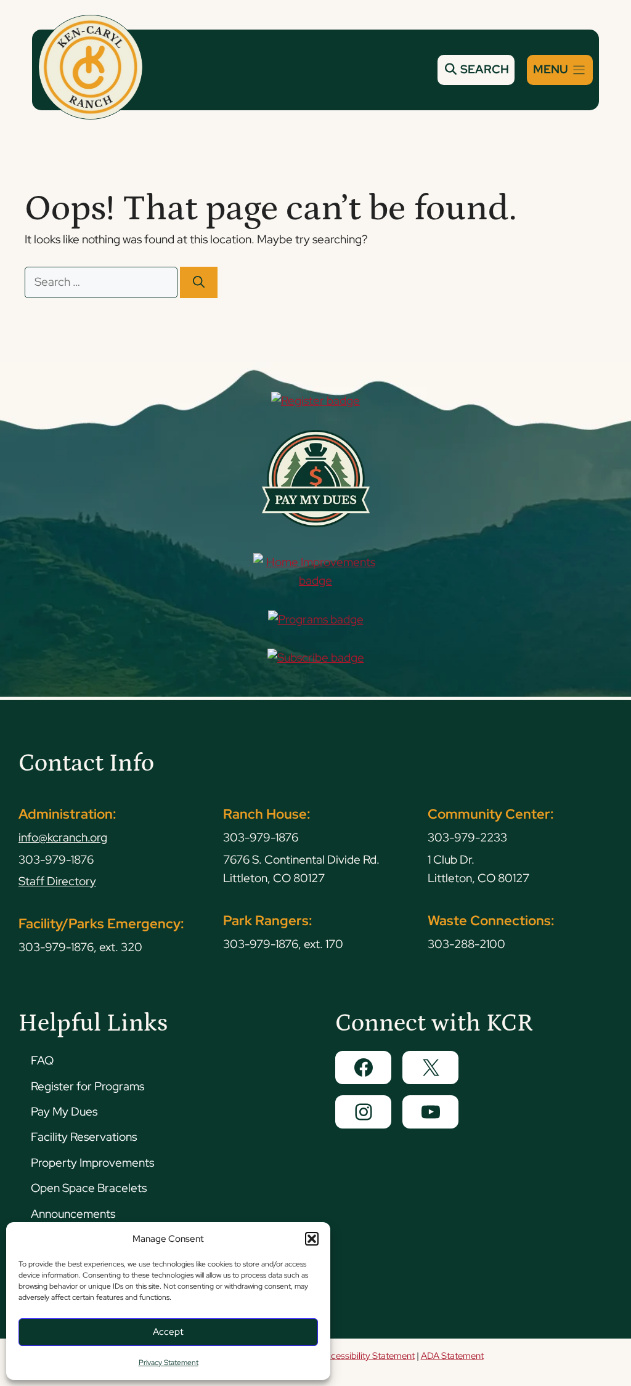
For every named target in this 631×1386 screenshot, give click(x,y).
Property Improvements (92, 1162)
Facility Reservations (84, 1137)
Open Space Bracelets (89, 1188)
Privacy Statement (168, 1363)
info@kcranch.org (62, 837)
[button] (312, 1239)
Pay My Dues (64, 1111)
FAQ (42, 1060)
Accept (168, 1332)
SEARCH (483, 69)
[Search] (199, 282)
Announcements (73, 1214)
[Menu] (560, 70)
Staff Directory (57, 881)
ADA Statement (452, 1356)
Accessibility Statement (367, 1356)
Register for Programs (87, 1086)
